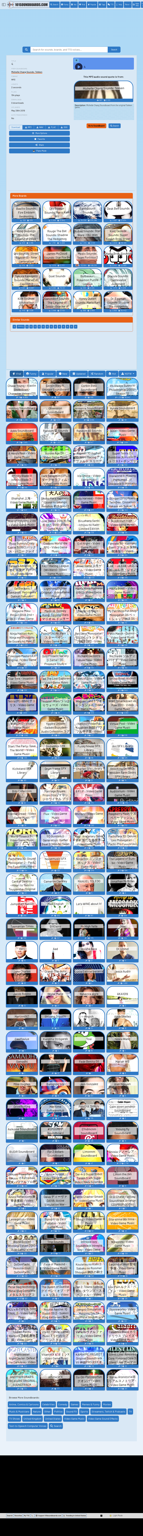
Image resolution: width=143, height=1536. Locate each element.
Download (15, 127)
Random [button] (98, 373)
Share (41, 145)
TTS (111, 4)
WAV (41, 127)
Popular (93, 4)
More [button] (127, 4)
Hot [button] (114, 373)
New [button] (64, 373)
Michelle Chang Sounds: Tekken (26, 72)
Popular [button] (49, 373)
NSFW (128, 373)
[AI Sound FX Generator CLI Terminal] (32, 1516)
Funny (66, 4)
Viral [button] (18, 373)
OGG (65, 127)
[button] (101, 1516)
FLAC (53, 127)
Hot (75, 4)
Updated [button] (80, 373)
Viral (83, 4)
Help (120, 4)
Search (55, 4)
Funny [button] (33, 373)
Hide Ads (137, 5)
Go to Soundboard (96, 126)
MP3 (29, 127)
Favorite (41, 139)
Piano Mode (41, 151)
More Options (41, 133)
